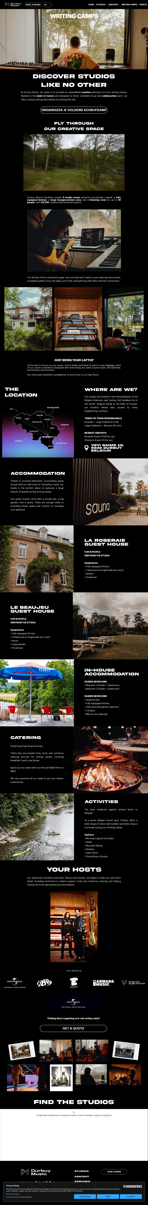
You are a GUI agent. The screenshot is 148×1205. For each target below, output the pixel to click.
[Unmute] (27, 187)
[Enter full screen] (124, 187)
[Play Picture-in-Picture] (120, 187)
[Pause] (23, 187)
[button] (101, 4)
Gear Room (93, 375)
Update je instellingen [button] (103, 1115)
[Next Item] (137, 319)
